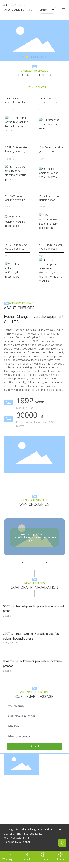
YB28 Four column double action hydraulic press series (16, 250)
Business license (33, 833)
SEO (19, 833)
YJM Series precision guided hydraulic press (51, 151)
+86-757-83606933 (47, 800)
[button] (23, 57)
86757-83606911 (20, 804)
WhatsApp (8, 859)
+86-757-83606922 (20, 800)
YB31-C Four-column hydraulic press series (15, 200)
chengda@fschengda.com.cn (31, 792)
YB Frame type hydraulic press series (48, 102)
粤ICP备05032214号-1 (16, 838)
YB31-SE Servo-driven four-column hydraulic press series (16, 104)
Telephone (43, 859)
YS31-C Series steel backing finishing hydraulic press (16, 151)
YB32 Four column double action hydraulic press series (50, 201)
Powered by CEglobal (17, 842)
